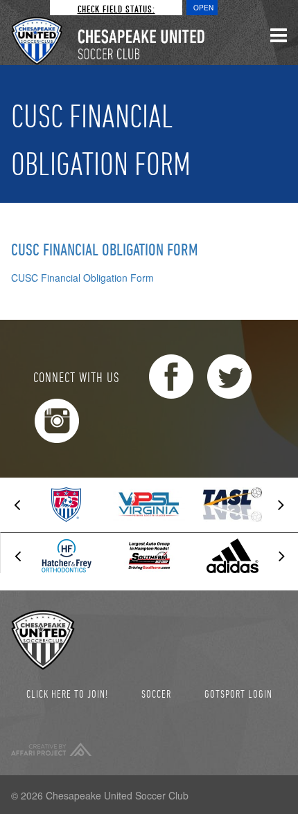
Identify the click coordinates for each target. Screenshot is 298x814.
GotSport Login (238, 693)
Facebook (171, 376)
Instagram (57, 421)
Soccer (156, 693)
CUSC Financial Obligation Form (104, 249)
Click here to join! (67, 693)
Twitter (229, 376)
